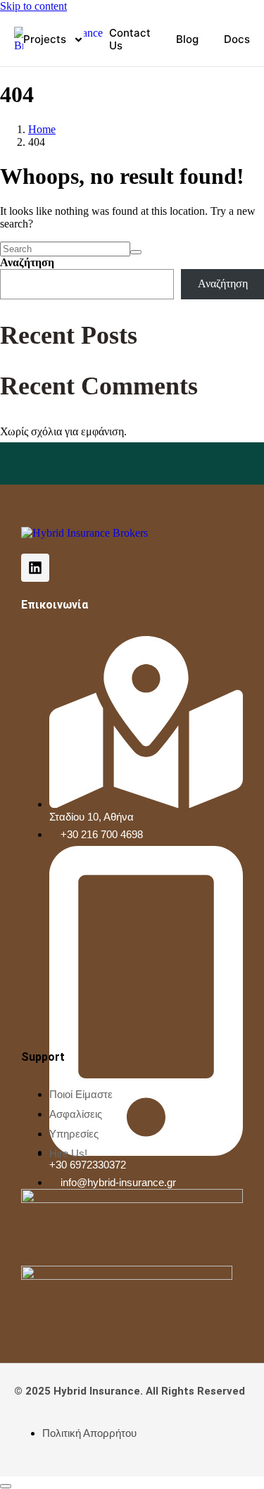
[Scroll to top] (5, 1486)
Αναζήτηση (27, 262)
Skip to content (33, 6)
